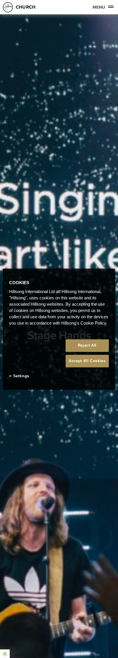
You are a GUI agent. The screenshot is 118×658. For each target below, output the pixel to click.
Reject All (87, 345)
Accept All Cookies (87, 361)
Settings (21, 376)
